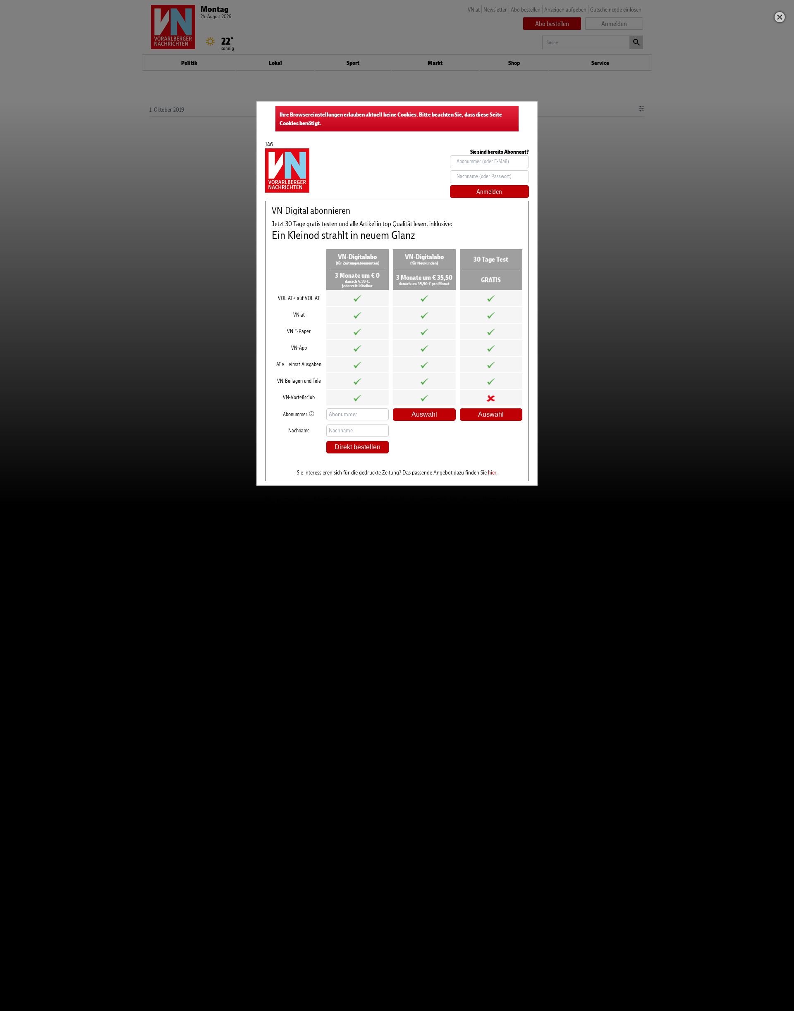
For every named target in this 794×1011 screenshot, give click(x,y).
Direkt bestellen (357, 447)
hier (492, 472)
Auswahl (424, 414)
